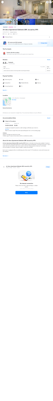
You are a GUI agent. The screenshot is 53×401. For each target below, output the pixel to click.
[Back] (2, 2)
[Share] (50, 2)
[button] (7, 101)
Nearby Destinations (7, 108)
